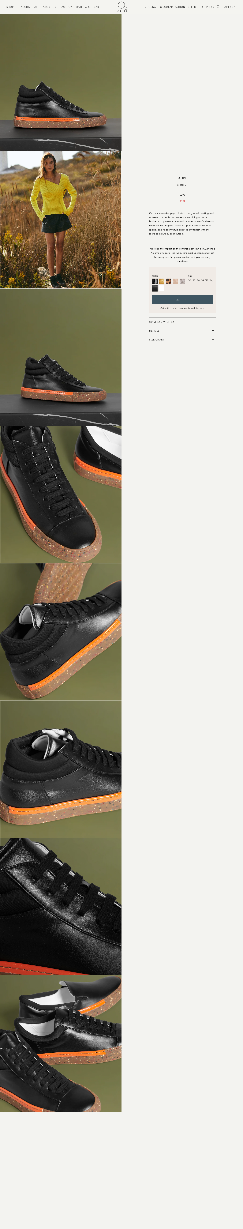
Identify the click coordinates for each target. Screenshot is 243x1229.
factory (66, 6)
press (210, 6)
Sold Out (182, 299)
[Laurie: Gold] (161, 281)
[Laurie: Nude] (175, 281)
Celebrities (196, 6)
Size (190, 275)
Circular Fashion (172, 6)
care (97, 6)
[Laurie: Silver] (182, 281)
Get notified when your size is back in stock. (182, 308)
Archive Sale (30, 6)
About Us (49, 6)
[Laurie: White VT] (161, 288)
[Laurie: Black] (155, 281)
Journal (151, 6)
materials (83, 6)
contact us (187, 256)
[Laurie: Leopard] (168, 281)
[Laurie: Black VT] (155, 288)
